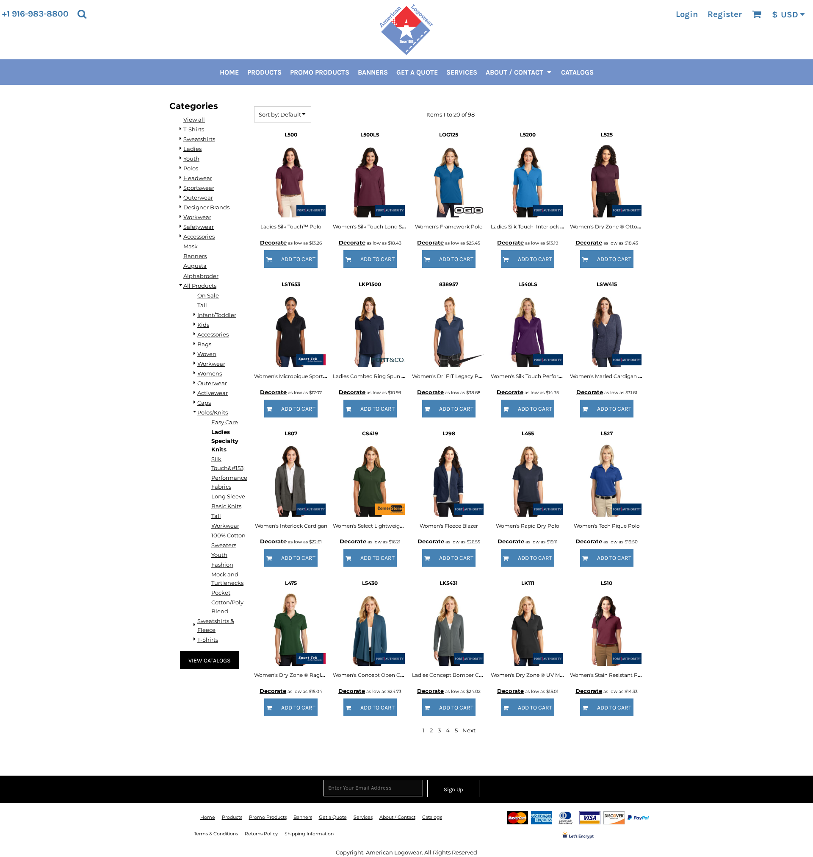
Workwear (197, 217)
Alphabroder (200, 276)
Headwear (197, 178)
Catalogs (432, 817)
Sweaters (223, 545)
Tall (202, 305)
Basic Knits (226, 506)
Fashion (222, 564)
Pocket (220, 592)
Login (687, 14)
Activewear (212, 393)
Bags (204, 344)
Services (363, 817)
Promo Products (268, 817)
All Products (199, 285)
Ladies (192, 148)
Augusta (195, 265)
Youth (191, 158)
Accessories (199, 236)
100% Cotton (228, 535)
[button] (82, 14)
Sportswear (198, 187)
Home (207, 817)
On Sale (208, 295)
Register (725, 14)
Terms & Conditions (216, 834)
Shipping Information (309, 834)
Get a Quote (333, 817)
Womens (209, 373)
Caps (204, 402)
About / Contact (397, 817)
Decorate (273, 242)
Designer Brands (206, 207)
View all (194, 119)
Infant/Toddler (216, 315)
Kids (203, 324)
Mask (190, 246)
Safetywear (198, 226)
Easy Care (224, 422)
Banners (195, 256)
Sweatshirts (199, 139)
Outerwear (198, 197)
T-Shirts (193, 129)
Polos (190, 168)
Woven (206, 354)
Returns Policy (261, 834)
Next (469, 730)
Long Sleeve (228, 496)
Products (232, 817)
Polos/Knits (212, 412)
